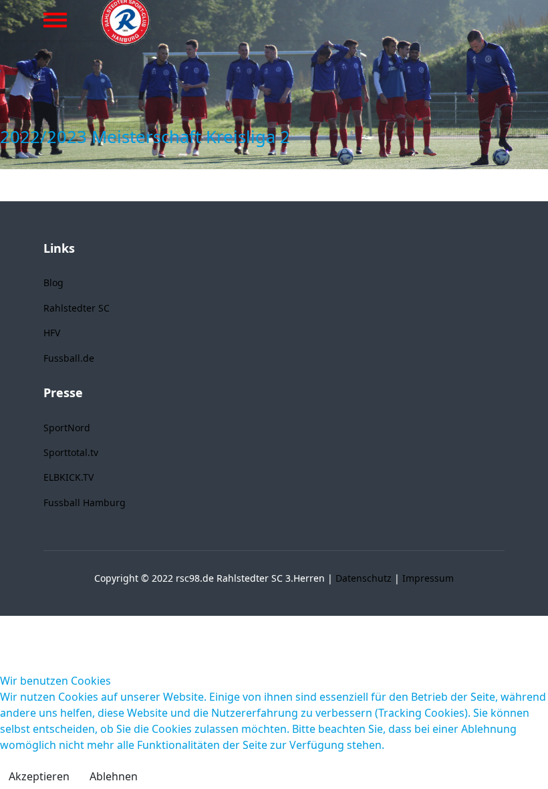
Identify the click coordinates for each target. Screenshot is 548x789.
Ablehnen (114, 776)
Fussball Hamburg (84, 502)
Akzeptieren (39, 776)
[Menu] (55, 20)
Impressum (428, 578)
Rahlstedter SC (76, 308)
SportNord (66, 427)
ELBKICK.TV (68, 477)
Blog (53, 282)
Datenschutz (363, 578)
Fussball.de (68, 358)
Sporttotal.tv (70, 452)
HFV (51, 332)
